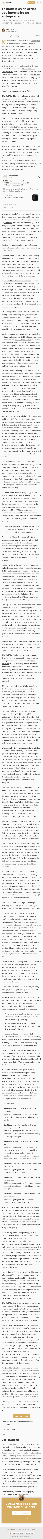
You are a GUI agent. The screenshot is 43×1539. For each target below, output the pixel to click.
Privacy (20, 1529)
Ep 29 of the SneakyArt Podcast (17, 281)
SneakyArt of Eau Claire (18, 473)
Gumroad (36, 74)
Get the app (29, 1533)
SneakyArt (35, 41)
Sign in (39, 3)
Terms (24, 1529)
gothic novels (34, 220)
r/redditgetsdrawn (23, 340)
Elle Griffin (10, 29)
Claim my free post (21, 1513)
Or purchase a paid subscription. (21, 1518)
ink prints (8, 223)
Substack (13, 1537)
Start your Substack (17, 1533)
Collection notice (31, 1529)
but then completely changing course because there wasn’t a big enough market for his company (20, 110)
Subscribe (31, 3)
